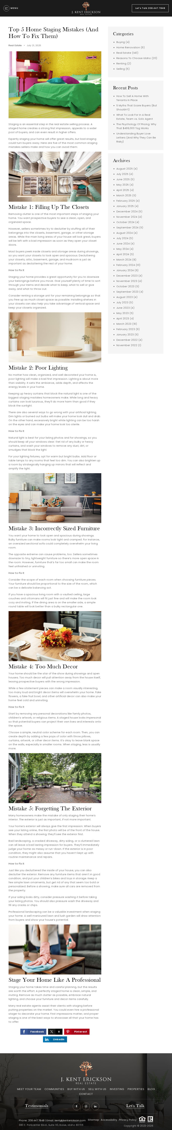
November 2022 (126, 345)
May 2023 (122, 313)
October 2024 (125, 222)
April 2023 (122, 318)
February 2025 (125, 200)
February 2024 (125, 265)
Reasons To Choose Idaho (133, 58)
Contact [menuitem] (86, 1094)
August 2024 (124, 233)
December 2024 (127, 211)
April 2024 (122, 254)
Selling (120, 69)
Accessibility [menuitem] (109, 1119)
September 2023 (127, 291)
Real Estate (15, 45)
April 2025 (122, 190)
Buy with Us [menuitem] (76, 1089)
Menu (14, 8)
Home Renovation (128, 47)
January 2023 (125, 334)
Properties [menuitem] (135, 1089)
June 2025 (123, 179)
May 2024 (122, 249)
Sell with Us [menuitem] (97, 1089)
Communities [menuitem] (54, 1089)
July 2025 (122, 174)
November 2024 (126, 217)
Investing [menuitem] (117, 1089)
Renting (121, 63)
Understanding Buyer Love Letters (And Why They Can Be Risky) (136, 137)
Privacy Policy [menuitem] (128, 1119)
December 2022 (127, 340)
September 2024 (127, 227)
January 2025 (125, 206)
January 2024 (125, 270)
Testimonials (36, 1106)
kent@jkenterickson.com (70, 1120)
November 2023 (126, 281)
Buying (120, 42)
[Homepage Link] (86, 8)
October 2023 (125, 286)
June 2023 (123, 308)
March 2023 (124, 324)
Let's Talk (135, 1106)
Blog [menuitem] (151, 1089)
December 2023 (127, 275)
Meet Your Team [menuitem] (29, 1089)
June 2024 (123, 243)
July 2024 (122, 238)
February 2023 (125, 329)
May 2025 (122, 184)
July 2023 (122, 302)
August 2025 (124, 168)
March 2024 (124, 259)
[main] (86, 535)
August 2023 (124, 297)
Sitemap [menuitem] (93, 1119)
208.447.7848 (36, 1120)
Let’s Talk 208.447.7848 (150, 8)
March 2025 (124, 195)
